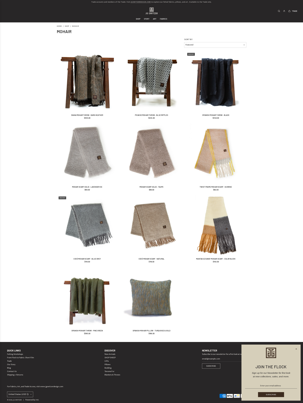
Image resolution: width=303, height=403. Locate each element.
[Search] (279, 11)
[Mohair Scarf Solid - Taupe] (151, 153)
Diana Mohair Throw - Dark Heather (87, 115)
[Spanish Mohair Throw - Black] (215, 81)
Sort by (188, 39)
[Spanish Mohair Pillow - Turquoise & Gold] (151, 297)
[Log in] (284, 11)
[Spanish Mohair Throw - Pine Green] (87, 297)
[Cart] (289, 11)
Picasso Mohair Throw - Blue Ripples (151, 115)
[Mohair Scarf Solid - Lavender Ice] (87, 153)
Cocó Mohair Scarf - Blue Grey (87, 259)
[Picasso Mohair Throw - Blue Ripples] (151, 81)
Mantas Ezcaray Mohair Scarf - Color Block (215, 259)
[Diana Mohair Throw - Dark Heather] (87, 81)
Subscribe (211, 366)
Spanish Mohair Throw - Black (215, 115)
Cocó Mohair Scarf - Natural (151, 259)
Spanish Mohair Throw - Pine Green (87, 331)
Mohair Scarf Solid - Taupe (152, 187)
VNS (37, 400)
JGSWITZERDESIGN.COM (141, 2)
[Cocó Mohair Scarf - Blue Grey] (87, 225)
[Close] (296, 349)
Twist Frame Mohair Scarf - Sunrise (216, 187)
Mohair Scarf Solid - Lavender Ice (87, 187)
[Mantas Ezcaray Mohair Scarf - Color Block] (215, 225)
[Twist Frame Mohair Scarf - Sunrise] (215, 153)
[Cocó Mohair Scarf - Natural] (151, 225)
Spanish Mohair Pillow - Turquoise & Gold (151, 331)
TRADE (294, 11)
